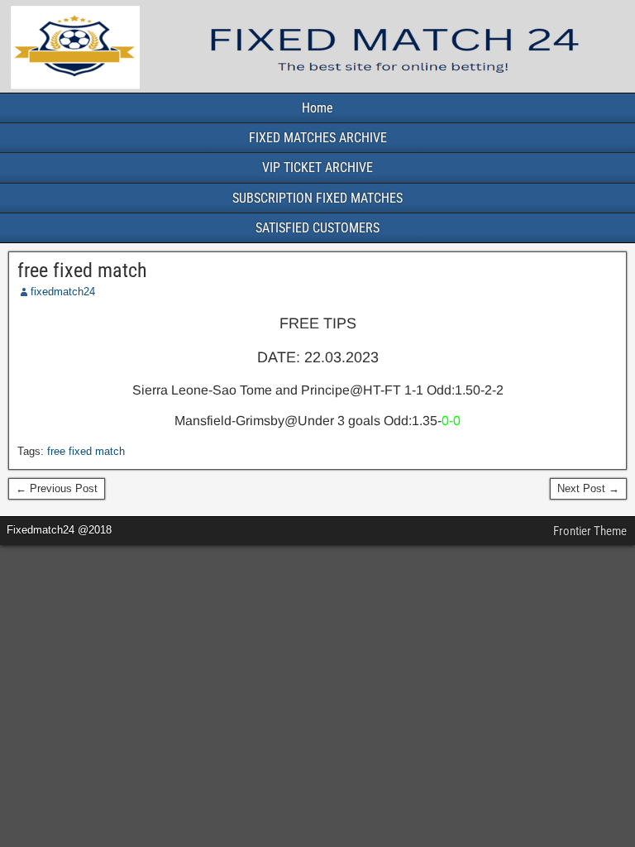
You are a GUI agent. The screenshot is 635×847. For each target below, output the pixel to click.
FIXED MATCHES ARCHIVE (318, 138)
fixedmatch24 (63, 291)
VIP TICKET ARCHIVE (317, 167)
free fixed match (82, 270)
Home (317, 108)
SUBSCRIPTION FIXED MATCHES (317, 198)
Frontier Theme (590, 531)
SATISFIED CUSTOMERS (317, 228)
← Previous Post (57, 488)
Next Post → (588, 488)
